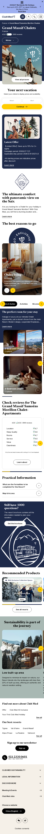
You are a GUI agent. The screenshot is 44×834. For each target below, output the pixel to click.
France (4, 23)
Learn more (9, 165)
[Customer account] (28, 16)
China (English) (12, 811)
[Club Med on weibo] (25, 820)
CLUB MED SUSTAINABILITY (13, 770)
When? (12, 100)
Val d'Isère (15, 728)
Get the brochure (15, 523)
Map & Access (8, 494)
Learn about (22, 462)
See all (39, 717)
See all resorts (22, 609)
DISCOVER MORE (9, 783)
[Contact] (34, 16)
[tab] (9, 303)
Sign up (22, 748)
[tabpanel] (22, 261)
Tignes (4, 728)
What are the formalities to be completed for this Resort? (15, 485)
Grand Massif (28, 728)
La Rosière (20, 733)
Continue (20, 107)
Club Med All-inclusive (19, 710)
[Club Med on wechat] (18, 820)
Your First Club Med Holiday (13, 714)
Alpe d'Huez (7, 733)
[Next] (12, 290)
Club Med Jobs (8, 796)
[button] (22, 64)
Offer (4, 710)
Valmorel (31, 733)
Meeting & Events (9, 790)
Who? (32, 100)
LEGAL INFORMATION (11, 777)
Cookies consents (22, 828)
